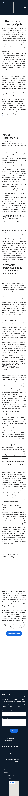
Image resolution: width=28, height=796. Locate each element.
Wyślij (14, 730)
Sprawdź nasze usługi (14, 633)
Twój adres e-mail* (7, 711)
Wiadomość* (5, 718)
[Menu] (25, 7)
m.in (14, 186)
